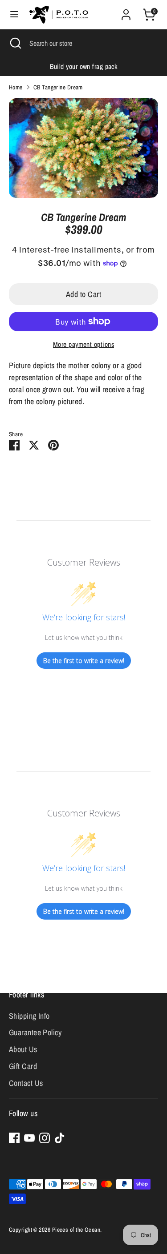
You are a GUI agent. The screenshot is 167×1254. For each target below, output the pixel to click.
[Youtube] (29, 1138)
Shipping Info (29, 1015)
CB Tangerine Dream (58, 87)
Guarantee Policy (35, 1032)
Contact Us (26, 1083)
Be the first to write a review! (83, 660)
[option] (83, 66)
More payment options (83, 344)
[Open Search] (15, 43)
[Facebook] (14, 1138)
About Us (23, 1049)
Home (16, 87)
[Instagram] (44, 1138)
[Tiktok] (59, 1138)
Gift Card (23, 1066)
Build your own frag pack (84, 66)
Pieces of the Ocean (76, 1230)
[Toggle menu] (14, 14)
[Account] (126, 11)
